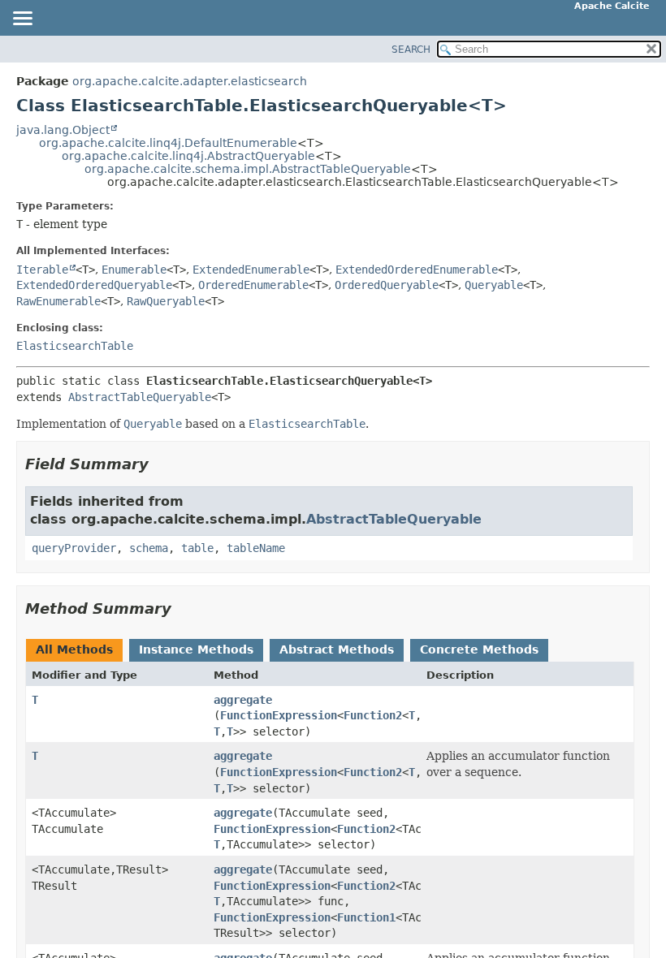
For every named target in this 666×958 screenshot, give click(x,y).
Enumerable (134, 269)
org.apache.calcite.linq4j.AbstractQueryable (188, 155)
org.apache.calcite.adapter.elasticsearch (189, 81)
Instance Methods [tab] (196, 649)
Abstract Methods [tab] (336, 649)
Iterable (42, 269)
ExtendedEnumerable (250, 269)
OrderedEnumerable (253, 284)
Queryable (494, 284)
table (197, 548)
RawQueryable (166, 301)
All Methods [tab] (74, 649)
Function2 (373, 715)
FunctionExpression (278, 715)
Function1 (366, 917)
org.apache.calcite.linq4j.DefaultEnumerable (168, 142)
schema (148, 548)
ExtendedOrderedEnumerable (416, 269)
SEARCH (410, 49)
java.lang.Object (63, 129)
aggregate (243, 699)
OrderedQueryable (387, 284)
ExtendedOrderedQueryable (94, 284)
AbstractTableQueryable (139, 397)
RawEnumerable (58, 301)
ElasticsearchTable (74, 345)
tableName (256, 548)
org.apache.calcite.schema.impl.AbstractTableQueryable (247, 168)
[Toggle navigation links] (22, 19)
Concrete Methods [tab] (479, 649)
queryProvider (74, 548)
